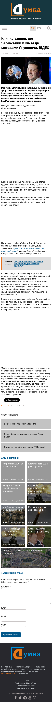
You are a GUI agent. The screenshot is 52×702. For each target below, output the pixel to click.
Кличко (25, 406)
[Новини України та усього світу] (26, 14)
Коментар (6, 587)
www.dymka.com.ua (9, 674)
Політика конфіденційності (26, 683)
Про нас (26, 680)
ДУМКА (5, 53)
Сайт (3, 625)
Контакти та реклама (26, 688)
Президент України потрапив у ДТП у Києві (24, 447)
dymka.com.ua (37, 693)
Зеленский (14, 406)
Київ (20, 406)
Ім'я (3, 608)
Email (4, 616)
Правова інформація (26, 686)
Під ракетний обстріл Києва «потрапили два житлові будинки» (28, 263)
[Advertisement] (26, 153)
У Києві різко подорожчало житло (20, 424)
